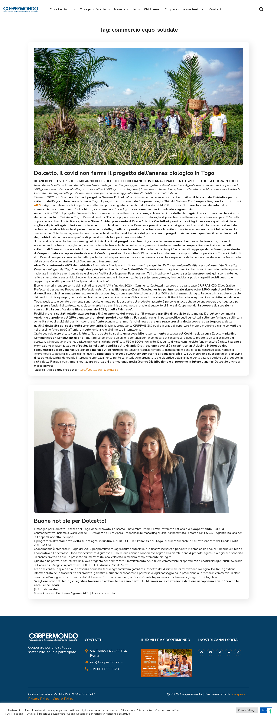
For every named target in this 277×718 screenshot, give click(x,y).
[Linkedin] (228, 652)
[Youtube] (210, 652)
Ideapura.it (239, 694)
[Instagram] (237, 652)
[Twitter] (219, 652)
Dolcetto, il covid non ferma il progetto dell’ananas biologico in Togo (124, 173)
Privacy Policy (38, 699)
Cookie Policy (63, 699)
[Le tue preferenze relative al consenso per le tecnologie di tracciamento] (270, 711)
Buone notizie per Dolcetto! (70, 521)
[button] (261, 9)
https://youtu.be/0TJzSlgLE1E (98, 370)
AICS (37, 205)
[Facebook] (201, 652)
